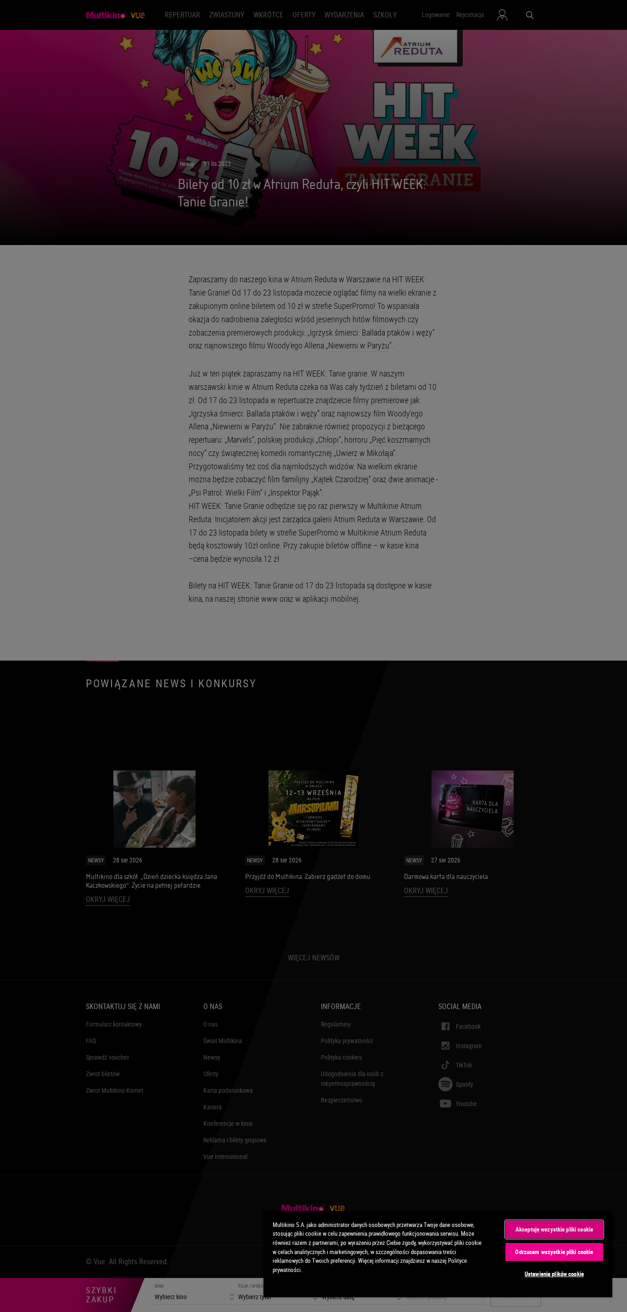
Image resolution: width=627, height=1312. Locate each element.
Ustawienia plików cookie (554, 1274)
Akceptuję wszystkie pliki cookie (554, 1229)
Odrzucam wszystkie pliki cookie (554, 1252)
